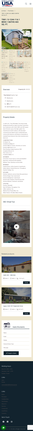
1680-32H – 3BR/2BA (9, 275)
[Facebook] (3, 422)
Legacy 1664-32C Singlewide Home (13, 306)
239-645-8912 (6, 387)
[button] (28, 33)
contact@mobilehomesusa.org (9, 384)
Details (26, 282)
